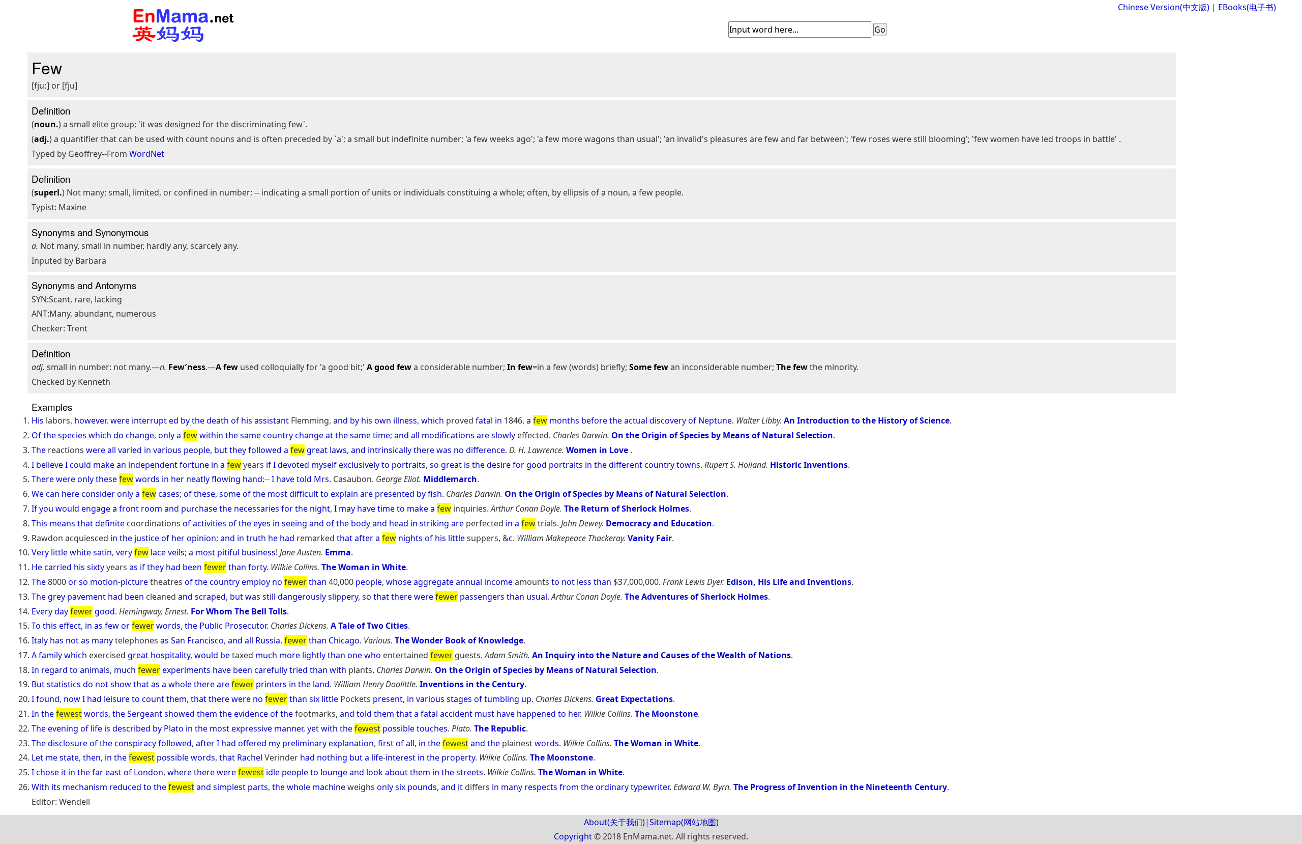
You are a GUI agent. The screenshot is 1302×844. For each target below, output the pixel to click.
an (121, 464)
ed (174, 420)
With (40, 787)
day (61, 611)
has (57, 640)
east (113, 772)
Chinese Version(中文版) (1163, 7)
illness (405, 420)
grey (56, 596)
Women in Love (598, 450)
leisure (117, 699)
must (484, 713)
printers (271, 684)
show (120, 684)
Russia (267, 640)
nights (410, 538)
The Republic (500, 728)
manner (288, 728)
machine (328, 787)
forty (257, 567)
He (37, 567)
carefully (270, 670)
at (329, 435)
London (148, 772)
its (56, 787)
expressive (251, 728)
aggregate (433, 581)
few (112, 625)
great (317, 450)
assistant (271, 420)
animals (95, 670)
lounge (333, 772)
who (372, 655)
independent (152, 464)
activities (209, 523)
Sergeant (144, 713)
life (96, 728)
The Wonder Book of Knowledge (459, 640)
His (38, 420)
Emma (338, 552)
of (235, 420)
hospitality (170, 655)
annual (469, 581)
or (72, 581)
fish (435, 493)
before (594, 420)
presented (395, 493)
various (167, 450)
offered (252, 743)
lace (158, 552)
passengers (482, 596)
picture (134, 581)
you (46, 508)
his (246, 420)
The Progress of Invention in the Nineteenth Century (840, 787)
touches (432, 728)
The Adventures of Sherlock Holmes (696, 596)
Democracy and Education (659, 523)
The (39, 450)
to (385, 464)
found (48, 699)
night (320, 508)
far (97, 772)
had (287, 538)
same (250, 435)
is (467, 464)
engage (95, 508)
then (92, 757)
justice (146, 538)
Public (211, 625)
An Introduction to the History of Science (867, 420)
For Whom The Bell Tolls (239, 611)
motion (104, 581)
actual (635, 420)
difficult (303, 493)
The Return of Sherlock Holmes (626, 508)
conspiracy (135, 743)
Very (40, 552)
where (179, 772)
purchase (199, 508)
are (483, 435)
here (70, 493)
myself (324, 464)
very (124, 552)
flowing (226, 479)
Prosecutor (246, 625)
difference (485, 450)
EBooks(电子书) (1247, 7)
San (178, 640)
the (198, 420)
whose (398, 581)
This (39, 523)
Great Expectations (634, 699)
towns (688, 464)
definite (110, 523)
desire (499, 464)
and (340, 420)
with (338, 670)
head (398, 523)
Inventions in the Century (472, 684)
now (72, 699)
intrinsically (389, 450)
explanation (351, 743)
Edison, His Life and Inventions (788, 581)
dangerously (302, 596)
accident (456, 713)
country (278, 435)
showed (179, 713)
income (498, 581)
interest (401, 757)
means (62, 523)
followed (265, 450)
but (220, 450)
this (50, 625)
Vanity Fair (650, 538)
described (131, 728)
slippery (343, 596)
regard (54, 670)
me (51, 757)
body (360, 523)
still (269, 596)
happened (536, 713)
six (314, 699)
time (381, 435)
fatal (484, 420)
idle (273, 772)
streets (469, 772)
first (386, 743)
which (432, 420)
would (67, 508)
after (363, 538)
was (444, 450)
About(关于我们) (614, 822)
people (197, 450)
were (120, 420)
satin (102, 552)
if (268, 464)
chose (47, 772)
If (34, 508)
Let (37, 757)
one (354, 655)
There (43, 479)
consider (98, 493)
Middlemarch (450, 479)
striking (434, 523)
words (147, 479)
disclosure (67, 743)
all (415, 435)
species (72, 435)
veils (176, 552)
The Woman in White (363, 567)
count (153, 699)
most (277, 493)
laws (338, 450)
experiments (186, 670)
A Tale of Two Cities (369, 625)
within (211, 435)
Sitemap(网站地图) (684, 822)
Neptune (715, 420)
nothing (332, 757)
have (285, 479)
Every (42, 611)
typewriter (650, 787)
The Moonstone (666, 713)
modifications (448, 435)
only (166, 435)
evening (63, 728)
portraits (409, 464)
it (63, 772)
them (176, 699)
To (36, 625)
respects (540, 787)
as (133, 567)
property (458, 757)
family (50, 655)
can (53, 493)
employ (256, 581)
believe (49, 464)
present (388, 699)
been (192, 567)
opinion (201, 538)
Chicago (344, 640)
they (237, 450)
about (396, 772)
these (106, 479)
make (103, 464)
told (304, 479)
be (225, 655)
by (185, 420)
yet (313, 728)
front (129, 508)
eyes (262, 523)
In (35, 670)
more (289, 655)
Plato (174, 728)
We (38, 493)
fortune (194, 464)
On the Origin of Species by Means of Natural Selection (722, 435)
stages (459, 699)
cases (169, 493)
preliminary (304, 743)
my (274, 743)
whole (180, 684)
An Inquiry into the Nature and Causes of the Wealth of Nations (661, 655)
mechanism (85, 787)
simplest (229, 787)
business (259, 552)
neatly (198, 479)
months (564, 420)
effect (70, 625)
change (140, 435)
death (217, 420)
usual (536, 596)
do (118, 435)
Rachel (249, 757)
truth (256, 538)
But (38, 684)
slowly (503, 435)
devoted (293, 464)
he (273, 538)
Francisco (205, 640)
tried (298, 670)
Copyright (573, 836)
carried (58, 567)
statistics (64, 684)
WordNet (146, 153)
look (374, 772)
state (69, 757)
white (80, 552)
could (80, 464)
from (569, 787)
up (526, 699)
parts (258, 787)
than (237, 567)
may (347, 508)
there (423, 450)
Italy (40, 640)
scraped (210, 596)
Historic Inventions (809, 464)
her (177, 479)
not (568, 581)
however (90, 420)
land (321, 684)
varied (130, 450)
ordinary (612, 787)
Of (36, 435)
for (518, 464)
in (498, 420)
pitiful (228, 552)
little (456, 538)
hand (252, 479)
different (625, 464)
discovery (667, 420)
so (434, 464)
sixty (95, 567)
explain (344, 493)
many (102, 640)
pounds (422, 787)
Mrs (321, 479)
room (151, 508)
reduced (125, 787)
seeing (294, 523)
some (230, 493)
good (536, 464)
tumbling (501, 699)
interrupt (149, 420)
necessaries (256, 508)
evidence (251, 713)
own (382, 420)
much (266, 655)
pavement (86, 596)
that (85, 523)
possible (398, 728)
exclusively (359, 464)
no (459, 450)
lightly (314, 655)
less (584, 581)
